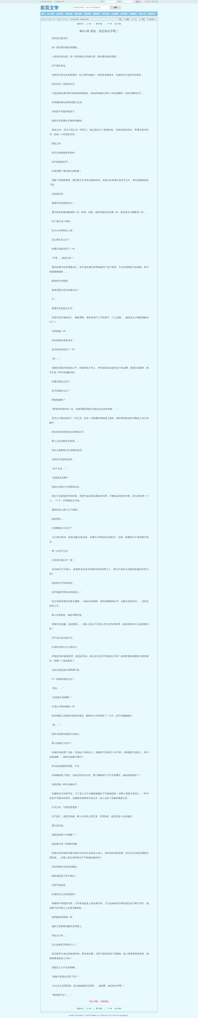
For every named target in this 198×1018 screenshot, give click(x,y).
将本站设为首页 (47, 1)
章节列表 (99, 24)
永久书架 (50, 14)
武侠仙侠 (69, 14)
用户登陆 (148, 1)
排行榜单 (124, 14)
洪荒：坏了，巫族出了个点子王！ (59, 19)
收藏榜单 (133, 14)
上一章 (88, 24)
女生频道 (114, 14)
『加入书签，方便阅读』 (99, 1001)
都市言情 (78, 14)
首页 (43, 14)
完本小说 (142, 14)
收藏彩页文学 (60, 1)
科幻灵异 (105, 14)
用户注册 (155, 1)
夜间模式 (151, 19)
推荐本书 (80, 24)
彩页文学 (49, 7)
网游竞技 (96, 14)
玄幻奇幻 (59, 14)
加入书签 (118, 24)
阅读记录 (151, 14)
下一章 (109, 24)
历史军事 (87, 14)
